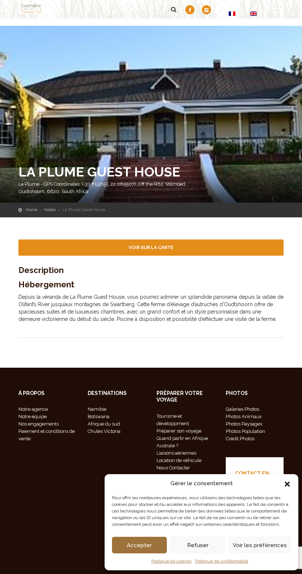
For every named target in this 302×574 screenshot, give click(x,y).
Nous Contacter (173, 467)
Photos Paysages (244, 424)
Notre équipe (32, 416)
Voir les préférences (260, 545)
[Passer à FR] (232, 13)
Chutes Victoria (104, 431)
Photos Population (245, 431)
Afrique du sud (104, 424)
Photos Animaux (244, 416)
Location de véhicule (179, 460)
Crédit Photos (240, 438)
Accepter (139, 545)
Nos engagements (38, 424)
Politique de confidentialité (221, 561)
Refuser (197, 545)
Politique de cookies (171, 561)
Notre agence (33, 409)
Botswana (98, 416)
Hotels (50, 209)
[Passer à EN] (253, 13)
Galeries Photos (242, 409)
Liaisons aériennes (176, 453)
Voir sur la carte (151, 247)
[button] (287, 483)
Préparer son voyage (179, 431)
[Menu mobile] (276, 10)
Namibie (97, 409)
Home (31, 209)
